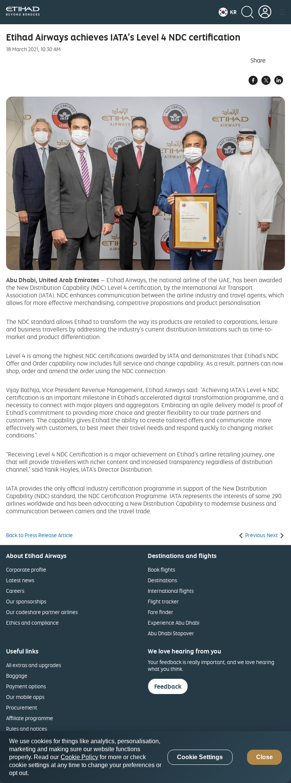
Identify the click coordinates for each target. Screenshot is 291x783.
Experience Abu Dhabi (173, 622)
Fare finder (160, 612)
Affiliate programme (29, 718)
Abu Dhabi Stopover (171, 633)
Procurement (21, 707)
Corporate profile (26, 569)
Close (264, 757)
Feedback (167, 686)
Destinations (162, 580)
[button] (227, 12)
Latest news (20, 580)
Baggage (16, 675)
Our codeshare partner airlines (42, 612)
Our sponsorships (26, 601)
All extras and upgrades (33, 665)
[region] (145, 757)
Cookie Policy (79, 757)
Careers (15, 590)
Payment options (26, 686)
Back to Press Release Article (39, 535)
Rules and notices (26, 728)
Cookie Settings (200, 757)
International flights (171, 590)
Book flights (161, 569)
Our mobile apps (25, 696)
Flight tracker (163, 601)
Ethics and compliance (32, 622)
